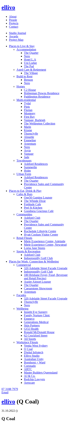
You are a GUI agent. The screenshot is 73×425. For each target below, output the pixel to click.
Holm (27, 170)
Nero (27, 56)
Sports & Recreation (28, 251)
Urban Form (23, 174)
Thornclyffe (31, 133)
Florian (28, 110)
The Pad (29, 66)
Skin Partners (32, 325)
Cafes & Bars (24, 194)
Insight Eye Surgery (36, 312)
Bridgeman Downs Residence (41, 93)
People (13, 20)
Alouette (29, 137)
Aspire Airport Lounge (37, 281)
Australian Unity (34, 359)
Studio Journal (17, 33)
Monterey (29, 113)
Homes (20, 86)
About (12, 16)
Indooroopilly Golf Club (38, 258)
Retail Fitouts (24, 238)
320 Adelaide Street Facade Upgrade (45, 268)
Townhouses (23, 160)
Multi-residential (26, 100)
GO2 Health (31, 328)
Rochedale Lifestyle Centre (40, 231)
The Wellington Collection (39, 123)
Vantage (29, 153)
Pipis (27, 106)
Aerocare (29, 382)
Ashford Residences (36, 163)
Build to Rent (24, 76)
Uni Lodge (30, 63)
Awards (13, 36)
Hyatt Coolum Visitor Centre (41, 234)
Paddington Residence (37, 96)
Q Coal (28, 349)
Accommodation (26, 49)
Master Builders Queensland (40, 372)
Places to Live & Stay (22, 46)
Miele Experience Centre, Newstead (45, 244)
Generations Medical (36, 322)
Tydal (27, 103)
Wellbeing (22, 308)
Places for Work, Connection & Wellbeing (34, 261)
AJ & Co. (29, 376)
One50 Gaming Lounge (38, 197)
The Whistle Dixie (35, 200)
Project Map (16, 39)
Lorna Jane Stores (34, 248)
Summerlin (30, 167)
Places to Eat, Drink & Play (25, 190)
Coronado (30, 365)
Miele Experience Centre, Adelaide (44, 241)
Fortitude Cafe (32, 204)
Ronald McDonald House (39, 332)
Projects (13, 23)
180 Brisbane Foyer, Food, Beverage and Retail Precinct (46, 276)
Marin (27, 126)
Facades (21, 295)
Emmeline (30, 140)
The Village (31, 73)
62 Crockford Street (35, 335)
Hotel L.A (30, 59)
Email (4, 392)
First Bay (29, 116)
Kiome (28, 130)
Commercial (23, 264)
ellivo (8, 7)
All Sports (30, 338)
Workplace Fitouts (27, 342)
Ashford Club (32, 217)
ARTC (28, 369)
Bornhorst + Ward (34, 362)
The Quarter (31, 52)
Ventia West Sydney (36, 345)
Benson (28, 79)
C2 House (30, 89)
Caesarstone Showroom (38, 288)
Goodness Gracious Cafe (39, 211)
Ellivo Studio (31, 355)
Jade (26, 157)
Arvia (27, 150)
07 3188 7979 (9, 389)
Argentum (30, 143)
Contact (13, 26)
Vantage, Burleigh (34, 120)
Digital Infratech (33, 352)
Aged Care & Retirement (31, 69)
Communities (24, 214)
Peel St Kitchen (33, 207)
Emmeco (29, 318)
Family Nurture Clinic (37, 315)
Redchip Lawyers (34, 379)
